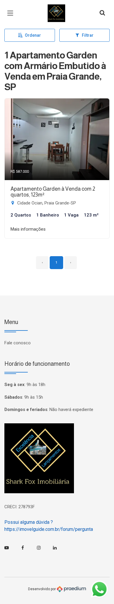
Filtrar (88, 35)
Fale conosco (17, 342)
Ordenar (33, 35)
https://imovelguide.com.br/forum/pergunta (48, 529)
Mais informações (28, 229)
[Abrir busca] (102, 13)
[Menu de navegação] (11, 13)
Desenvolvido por (42, 589)
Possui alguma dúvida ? (28, 522)
